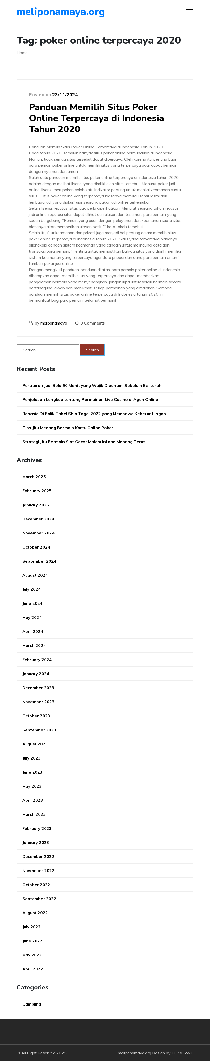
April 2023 (32, 800)
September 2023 (39, 729)
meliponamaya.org (46, 12)
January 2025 (35, 504)
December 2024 (38, 518)
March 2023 (34, 814)
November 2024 (38, 532)
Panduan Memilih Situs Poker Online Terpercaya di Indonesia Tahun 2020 (96, 118)
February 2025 (37, 490)
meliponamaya (53, 323)
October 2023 (36, 715)
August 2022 (35, 912)
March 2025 (34, 476)
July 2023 (31, 758)
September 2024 (39, 561)
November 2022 (38, 870)
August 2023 (35, 743)
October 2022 (36, 884)
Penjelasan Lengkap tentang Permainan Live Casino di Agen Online (90, 399)
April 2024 (32, 631)
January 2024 (35, 673)
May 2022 (32, 954)
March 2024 (34, 645)
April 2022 (32, 968)
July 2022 (31, 926)
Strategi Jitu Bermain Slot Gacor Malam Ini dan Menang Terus (83, 441)
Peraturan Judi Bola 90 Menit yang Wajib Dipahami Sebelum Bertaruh (91, 385)
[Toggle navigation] (189, 11)
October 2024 (36, 547)
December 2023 (38, 687)
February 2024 (37, 659)
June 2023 (32, 772)
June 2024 (32, 603)
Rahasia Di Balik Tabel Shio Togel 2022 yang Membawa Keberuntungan (94, 413)
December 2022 (38, 856)
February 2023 (37, 828)
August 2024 (35, 575)
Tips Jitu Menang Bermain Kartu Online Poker (67, 427)
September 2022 (39, 898)
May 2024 (32, 617)
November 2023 (38, 701)
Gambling (31, 1004)
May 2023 (32, 786)
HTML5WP (182, 1052)
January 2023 (35, 842)
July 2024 (31, 589)
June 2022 (32, 940)
